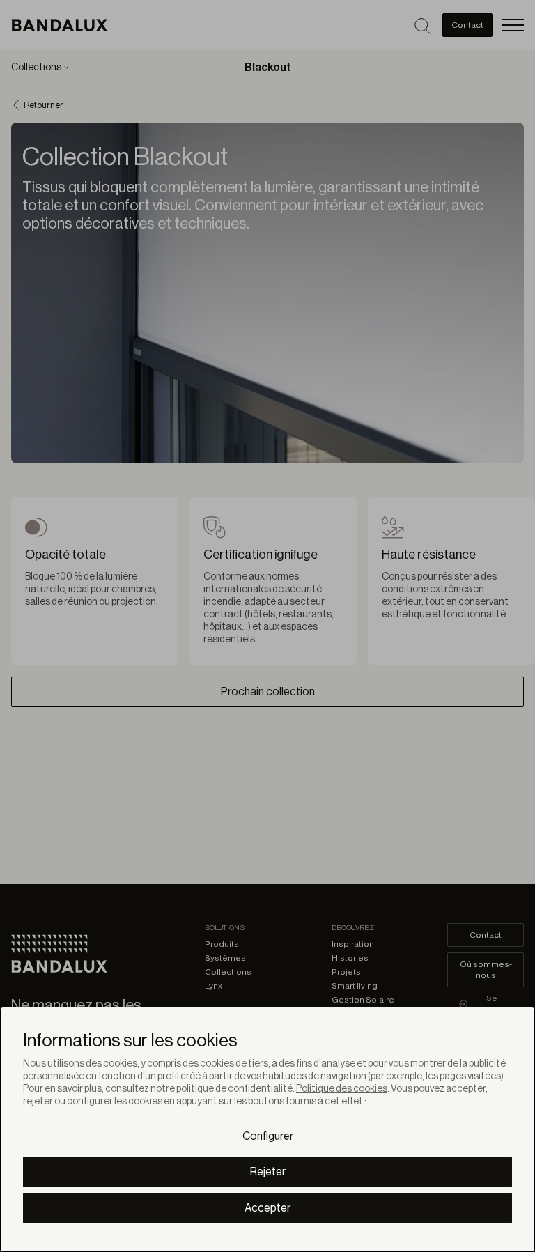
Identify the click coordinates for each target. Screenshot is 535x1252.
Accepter (267, 1208)
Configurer (267, 1136)
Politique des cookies (341, 1089)
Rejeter (268, 1171)
